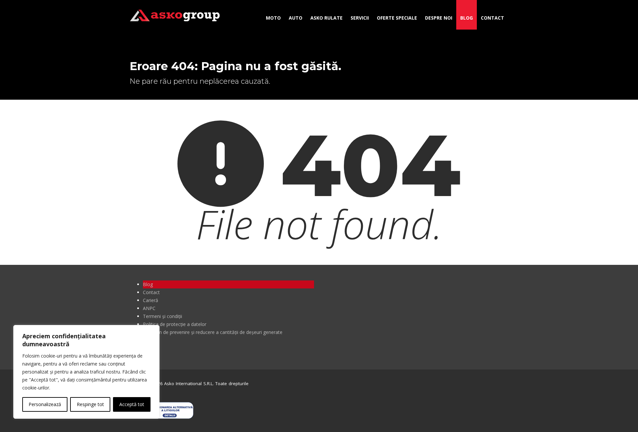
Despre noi (438, 18)
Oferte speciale (397, 18)
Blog (466, 18)
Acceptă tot (131, 404)
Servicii (360, 18)
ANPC (149, 308)
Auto (295, 18)
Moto (273, 18)
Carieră (150, 300)
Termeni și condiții (162, 316)
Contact (492, 18)
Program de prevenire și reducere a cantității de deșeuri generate (212, 332)
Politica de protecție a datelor (174, 324)
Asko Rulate (326, 18)
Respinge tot (90, 404)
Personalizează (45, 404)
